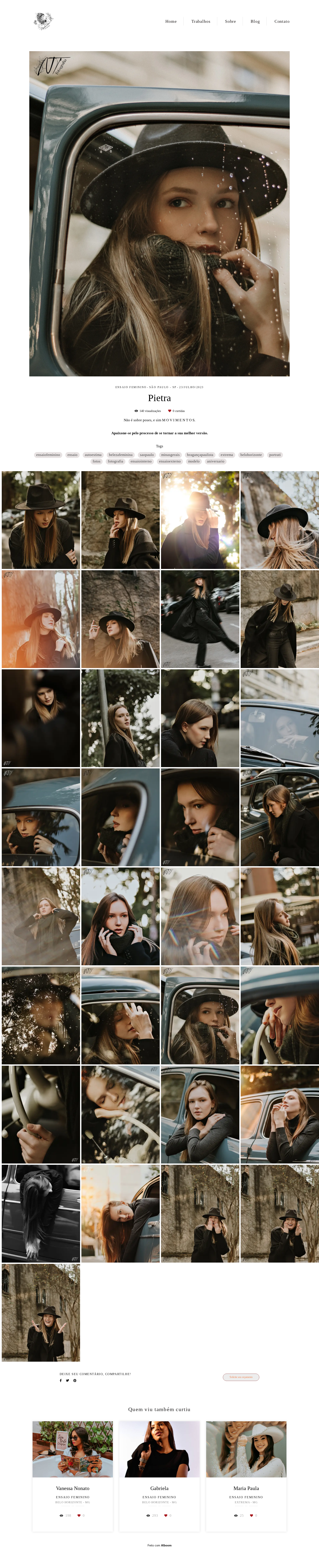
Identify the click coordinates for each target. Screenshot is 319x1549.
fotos (96, 461)
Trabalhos (200, 21)
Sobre (230, 21)
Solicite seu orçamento (241, 1377)
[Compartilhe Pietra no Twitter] (67, 1380)
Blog (255, 21)
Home (171, 21)
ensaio (72, 455)
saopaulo (147, 455)
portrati (275, 455)
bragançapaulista (200, 455)
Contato (282, 21)
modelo (194, 461)
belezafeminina (121, 455)
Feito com (160, 1545)
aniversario (215, 461)
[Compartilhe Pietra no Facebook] (61, 1380)
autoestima (93, 455)
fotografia (115, 461)
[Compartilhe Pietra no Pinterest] (74, 1380)
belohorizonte (251, 455)
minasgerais (170, 455)
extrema (227, 455)
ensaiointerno (141, 461)
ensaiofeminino (48, 455)
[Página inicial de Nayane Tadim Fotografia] (43, 21)
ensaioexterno (170, 461)
